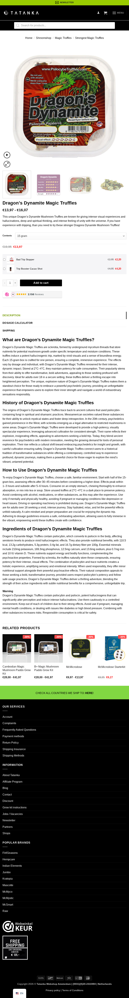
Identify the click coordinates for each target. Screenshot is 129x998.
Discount (8, 801)
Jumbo (7, 872)
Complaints (9, 723)
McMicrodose (74, 667)
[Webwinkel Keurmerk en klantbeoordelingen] (18, 926)
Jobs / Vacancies (13, 814)
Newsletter (9, 820)
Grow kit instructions (15, 807)
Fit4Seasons (10, 852)
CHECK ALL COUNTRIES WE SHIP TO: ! (65, 693)
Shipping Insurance (14, 749)
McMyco (7, 891)
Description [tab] (11, 315)
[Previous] (9, 106)
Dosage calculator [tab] (18, 322)
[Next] (120, 106)
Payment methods (13, 736)
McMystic (8, 898)
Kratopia (8, 878)
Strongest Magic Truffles (89, 38)
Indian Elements (12, 865)
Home (28, 38)
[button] (105, 13)
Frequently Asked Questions (19, 729)
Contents (7, 235)
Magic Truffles (63, 38)
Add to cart (40, 282)
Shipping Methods (13, 755)
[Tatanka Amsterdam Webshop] (21, 13)
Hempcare (9, 859)
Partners (8, 826)
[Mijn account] (98, 13)
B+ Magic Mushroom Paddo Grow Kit (46, 668)
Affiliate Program (12, 781)
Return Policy (11, 742)
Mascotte (8, 885)
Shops (6, 833)
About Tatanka (11, 775)
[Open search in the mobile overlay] (64, 25)
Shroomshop (43, 38)
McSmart (8, 904)
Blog (5, 788)
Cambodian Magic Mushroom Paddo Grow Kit (17, 670)
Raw (5, 911)
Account (7, 716)
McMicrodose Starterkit (111, 667)
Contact (7, 794)
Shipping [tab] (9, 330)
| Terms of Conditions (71, 990)
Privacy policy (53, 990)
